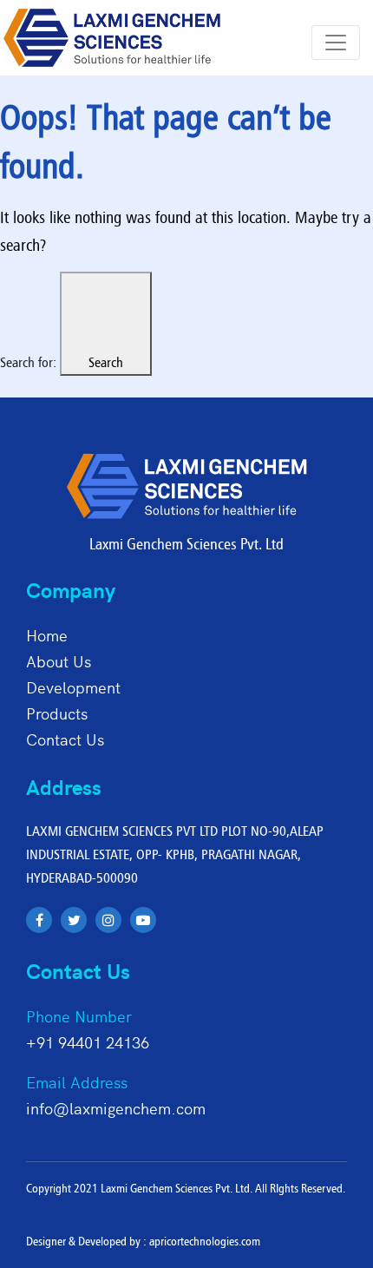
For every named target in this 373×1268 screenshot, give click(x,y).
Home (47, 635)
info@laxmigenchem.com (116, 1108)
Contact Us (65, 739)
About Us (58, 661)
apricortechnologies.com (204, 1241)
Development (73, 687)
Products (57, 713)
